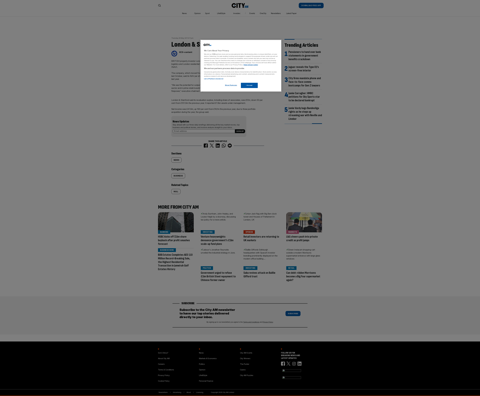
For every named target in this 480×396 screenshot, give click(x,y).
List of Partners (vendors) (213, 79)
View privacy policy (251, 65)
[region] (241, 66)
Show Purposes (231, 85)
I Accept (249, 85)
